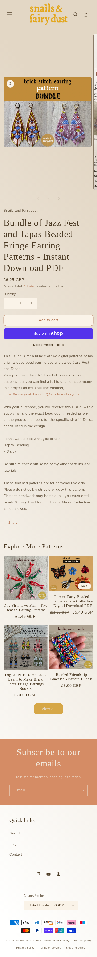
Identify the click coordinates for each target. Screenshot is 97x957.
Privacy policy (25, 947)
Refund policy (83, 940)
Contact (15, 854)
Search (15, 833)
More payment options (48, 345)
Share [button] (13, 522)
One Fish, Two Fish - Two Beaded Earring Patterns (26, 607)
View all (48, 709)
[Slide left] (38, 198)
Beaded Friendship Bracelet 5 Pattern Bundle (71, 677)
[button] (9, 14)
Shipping (29, 286)
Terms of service (50, 947)
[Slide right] (59, 198)
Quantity (10, 294)
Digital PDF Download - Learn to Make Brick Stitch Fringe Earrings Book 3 (25, 681)
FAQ (12, 844)
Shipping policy (75, 947)
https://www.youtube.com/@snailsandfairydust (42, 394)
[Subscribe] (82, 790)
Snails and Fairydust (29, 940)
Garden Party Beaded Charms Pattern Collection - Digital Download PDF (71, 601)
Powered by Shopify (56, 940)
